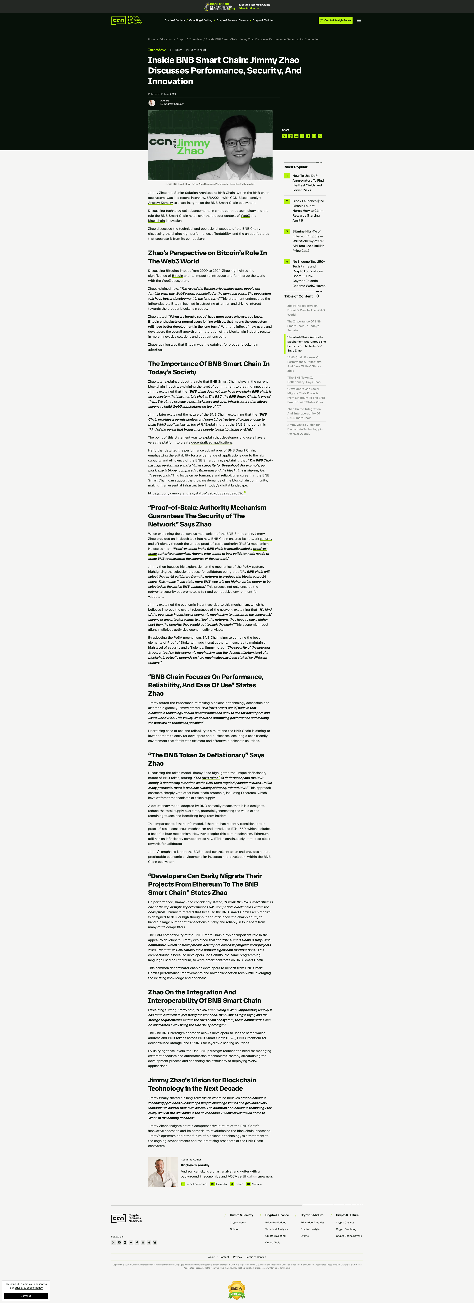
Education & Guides (312, 1222)
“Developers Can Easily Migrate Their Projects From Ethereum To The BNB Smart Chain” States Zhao (306, 395)
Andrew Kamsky (174, 104)
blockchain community (249, 480)
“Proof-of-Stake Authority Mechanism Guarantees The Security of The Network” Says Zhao (306, 343)
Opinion (234, 1229)
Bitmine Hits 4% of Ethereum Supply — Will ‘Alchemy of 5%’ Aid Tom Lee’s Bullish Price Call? (308, 241)
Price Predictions (275, 1222)
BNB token (210, 778)
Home (152, 39)
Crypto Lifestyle (310, 1229)
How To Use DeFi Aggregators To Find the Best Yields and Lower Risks (308, 183)
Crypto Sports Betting (349, 1235)
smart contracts (218, 960)
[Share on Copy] (320, 136)
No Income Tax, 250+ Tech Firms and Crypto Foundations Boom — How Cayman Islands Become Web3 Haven (309, 274)
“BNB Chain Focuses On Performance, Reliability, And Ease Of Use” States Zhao (304, 364)
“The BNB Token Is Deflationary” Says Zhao (304, 380)
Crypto (181, 39)
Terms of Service (256, 1257)
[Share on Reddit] (296, 136)
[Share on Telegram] (308, 136)
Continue (26, 1295)
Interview (195, 39)
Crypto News (238, 1222)
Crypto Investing (275, 1235)
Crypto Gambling (346, 1229)
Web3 (245, 216)
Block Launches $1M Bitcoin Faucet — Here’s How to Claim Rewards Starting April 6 (308, 210)
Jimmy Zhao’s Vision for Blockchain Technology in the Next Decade (305, 429)
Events (305, 1235)
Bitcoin (177, 276)
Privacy (237, 1257)
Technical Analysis (276, 1229)
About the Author (191, 1159)
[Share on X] (284, 136)
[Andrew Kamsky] (163, 1172)
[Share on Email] (314, 136)
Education (166, 39)
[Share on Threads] (290, 136)
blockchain (156, 221)
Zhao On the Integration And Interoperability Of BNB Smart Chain (304, 413)
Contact (224, 1257)
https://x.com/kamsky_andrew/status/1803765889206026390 (195, 493)
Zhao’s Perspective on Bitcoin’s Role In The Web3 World (306, 310)
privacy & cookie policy (29, 1287)
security (266, 539)
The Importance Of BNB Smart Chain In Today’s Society (304, 326)
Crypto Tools (272, 1242)
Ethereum (206, 470)
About (211, 1257)
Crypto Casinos (345, 1222)
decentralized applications (211, 442)
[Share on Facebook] (302, 136)
